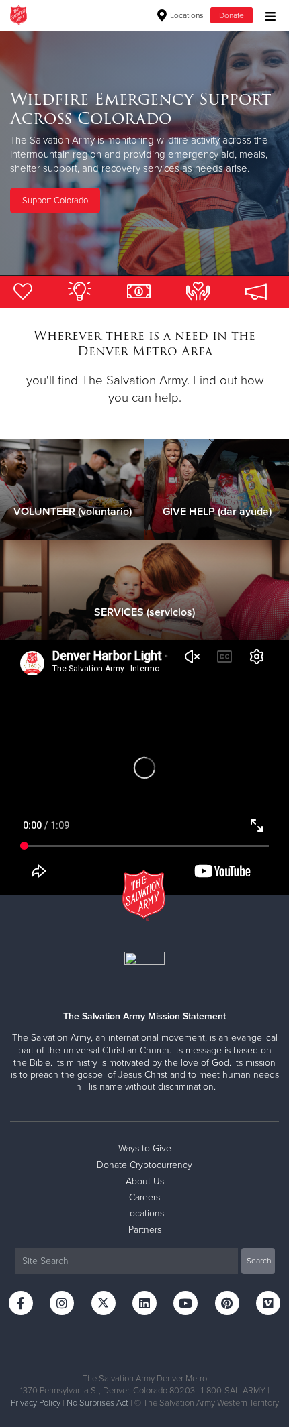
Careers (144, 1197)
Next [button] (33, 153)
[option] (144, 153)
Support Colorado (55, 200)
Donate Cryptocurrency (144, 1165)
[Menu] (267, 15)
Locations (186, 15)
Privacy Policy (35, 1402)
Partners (144, 1229)
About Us (145, 1181)
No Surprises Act (97, 1402)
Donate (231, 15)
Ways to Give (144, 1148)
